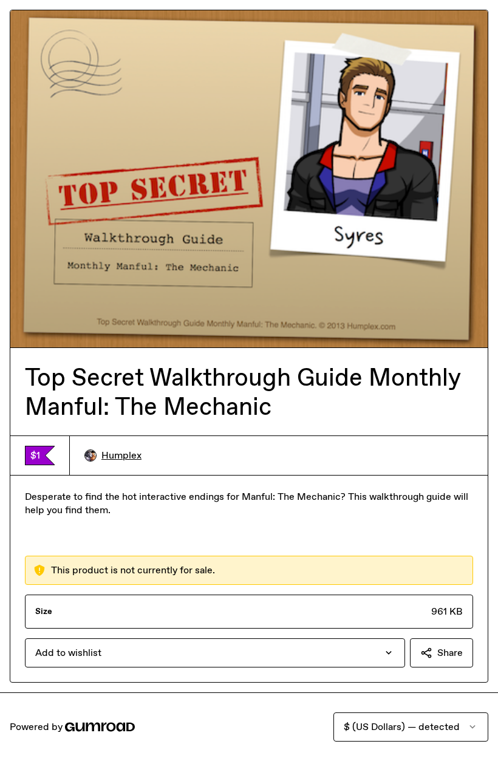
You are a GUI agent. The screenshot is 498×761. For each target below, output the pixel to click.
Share (450, 652)
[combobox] (215, 652)
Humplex (121, 455)
